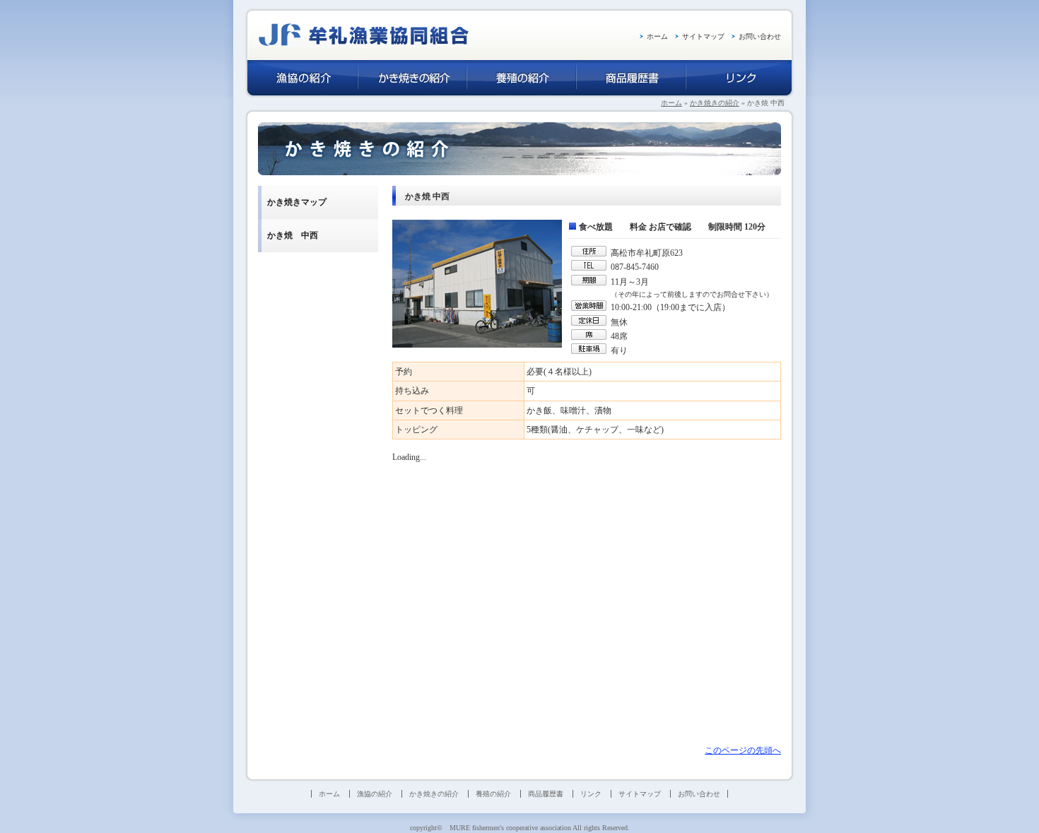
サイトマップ (703, 36)
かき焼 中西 (292, 235)
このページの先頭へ (743, 750)
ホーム (657, 36)
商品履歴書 (545, 794)
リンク (590, 794)
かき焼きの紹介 (714, 103)
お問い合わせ (760, 36)
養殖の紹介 (493, 794)
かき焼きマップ (297, 202)
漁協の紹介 (374, 794)
